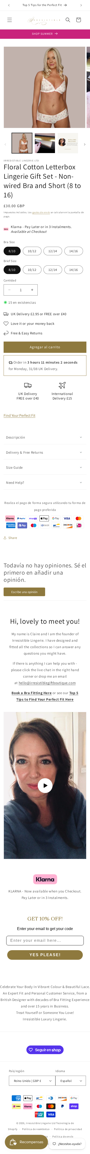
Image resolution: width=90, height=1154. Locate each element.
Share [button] (12, 538)
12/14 (52, 251)
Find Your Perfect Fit (19, 415)
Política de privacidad (68, 1129)
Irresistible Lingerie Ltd (41, 1123)
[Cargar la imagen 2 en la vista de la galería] (45, 143)
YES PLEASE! (45, 955)
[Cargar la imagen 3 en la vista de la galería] (68, 143)
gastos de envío (41, 212)
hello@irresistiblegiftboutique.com (47, 682)
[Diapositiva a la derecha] (84, 144)
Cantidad (10, 280)
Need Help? (15, 482)
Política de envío (62, 1136)
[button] (9, 20)
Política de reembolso (36, 1129)
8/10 (12, 251)
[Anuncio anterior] (9, 5)
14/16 (73, 251)
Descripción (15, 437)
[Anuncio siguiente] (81, 5)
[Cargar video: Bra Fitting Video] (45, 785)
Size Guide (14, 467)
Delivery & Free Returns (24, 452)
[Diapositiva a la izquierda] (5, 144)
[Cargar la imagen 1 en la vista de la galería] (22, 143)
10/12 (32, 251)
